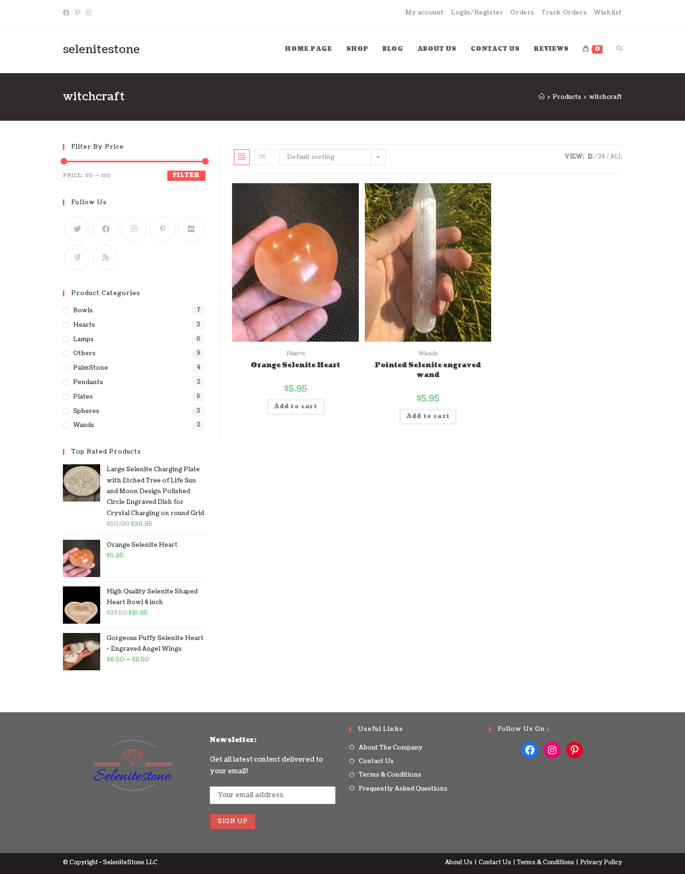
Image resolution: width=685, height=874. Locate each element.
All (616, 157)
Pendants (88, 382)
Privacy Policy (601, 863)
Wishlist (608, 12)
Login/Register (477, 12)
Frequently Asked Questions (403, 789)
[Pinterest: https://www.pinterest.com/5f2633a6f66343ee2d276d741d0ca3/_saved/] (574, 750)
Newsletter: (233, 740)
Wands (428, 354)
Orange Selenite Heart (295, 365)
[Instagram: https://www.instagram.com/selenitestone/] (552, 750)
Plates (83, 396)
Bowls (83, 310)
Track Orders (564, 12)
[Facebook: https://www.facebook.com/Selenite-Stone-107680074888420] (529, 750)
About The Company (391, 747)
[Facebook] (67, 13)
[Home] (542, 97)
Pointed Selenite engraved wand (428, 370)
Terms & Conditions (390, 775)
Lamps (83, 339)
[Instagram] (88, 13)
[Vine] (77, 257)
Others (84, 353)
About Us (459, 863)
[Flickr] (191, 229)
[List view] (262, 157)
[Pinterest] (77, 13)
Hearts (295, 354)
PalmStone (90, 368)
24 (601, 157)
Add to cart (295, 407)
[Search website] (619, 49)
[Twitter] (77, 229)
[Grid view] (242, 157)
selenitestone (101, 49)
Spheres (86, 411)
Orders (522, 12)
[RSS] (105, 257)
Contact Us (376, 761)
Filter (186, 175)
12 (590, 157)
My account (424, 12)
